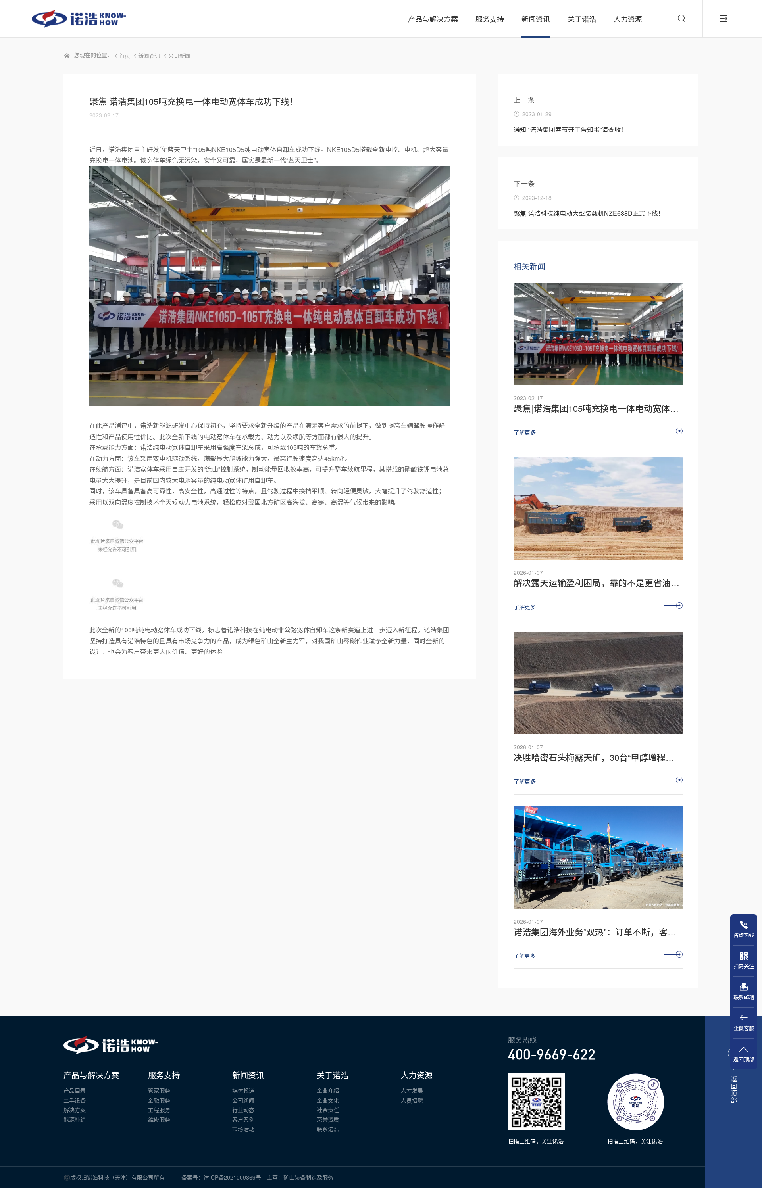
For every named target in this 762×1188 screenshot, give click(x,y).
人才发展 (412, 1090)
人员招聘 (412, 1100)
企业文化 (328, 1100)
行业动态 (243, 1110)
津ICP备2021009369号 (235, 1177)
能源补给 (75, 1119)
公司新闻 (179, 55)
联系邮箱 (743, 996)
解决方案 (75, 1110)
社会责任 (328, 1110)
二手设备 (75, 1100)
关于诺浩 (332, 1075)
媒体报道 (243, 1090)
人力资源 (417, 1075)
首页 (124, 55)
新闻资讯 (149, 55)
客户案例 (243, 1119)
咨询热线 (743, 935)
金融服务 (159, 1100)
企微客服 (743, 1028)
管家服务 (159, 1090)
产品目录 (75, 1090)
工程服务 (159, 1110)
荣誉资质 (328, 1119)
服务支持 (164, 1075)
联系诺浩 (328, 1129)
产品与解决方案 (91, 1075)
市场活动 (243, 1129)
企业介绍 (328, 1090)
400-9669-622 (551, 1054)
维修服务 (159, 1119)
